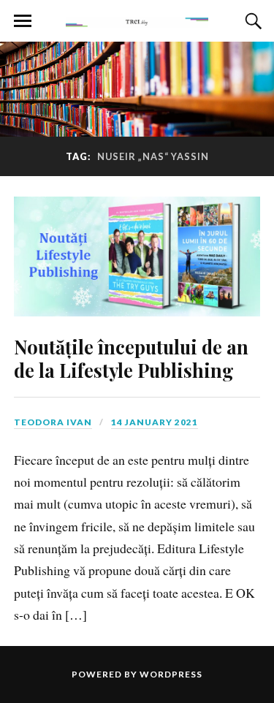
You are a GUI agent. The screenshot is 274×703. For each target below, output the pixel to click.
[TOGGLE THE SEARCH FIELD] (251, 21)
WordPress (171, 674)
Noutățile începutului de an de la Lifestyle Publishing (131, 358)
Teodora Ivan (53, 422)
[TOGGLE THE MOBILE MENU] (22, 21)
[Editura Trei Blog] (137, 19)
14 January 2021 (154, 422)
